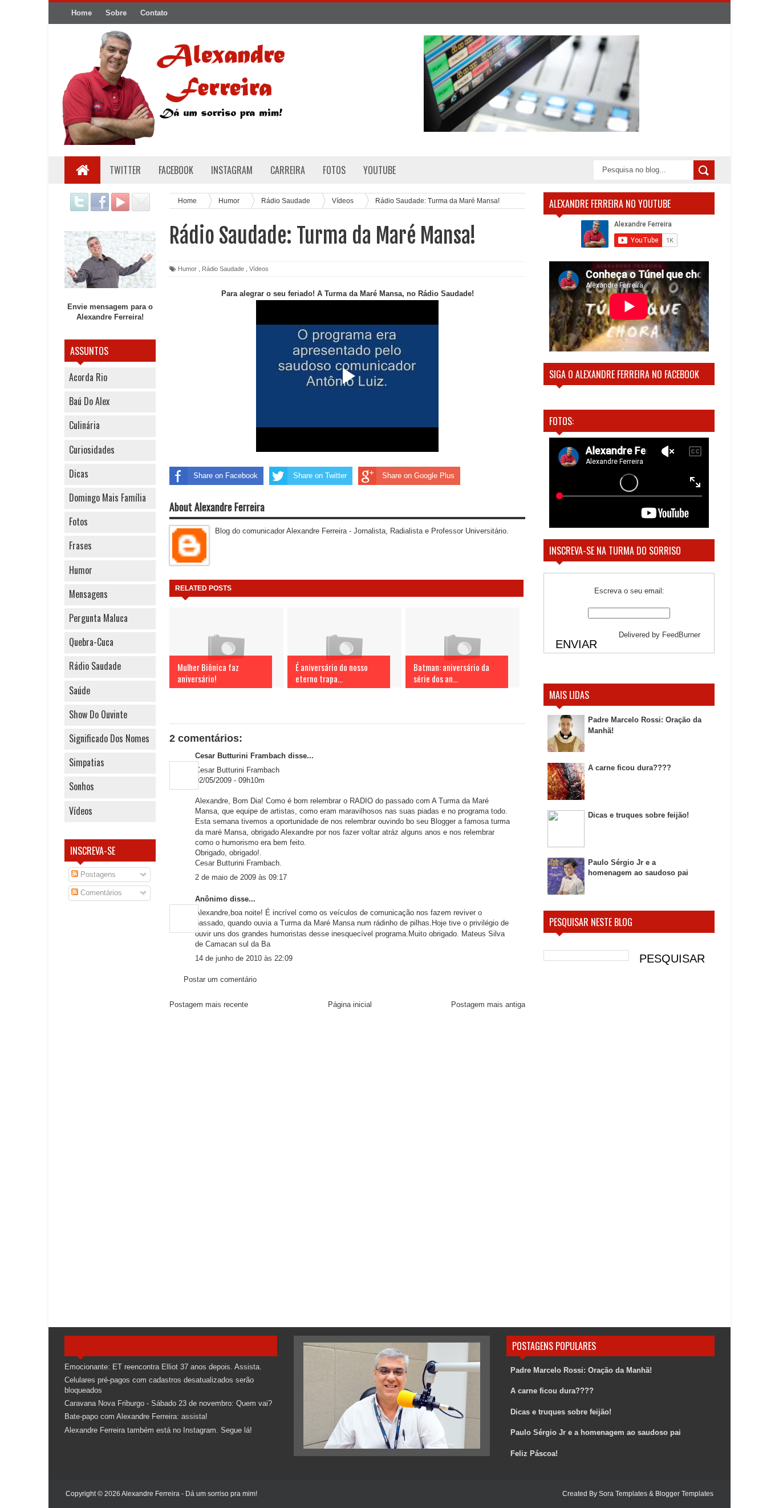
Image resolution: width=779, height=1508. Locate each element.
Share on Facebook (225, 475)
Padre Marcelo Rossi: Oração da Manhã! (581, 1370)
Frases (80, 545)
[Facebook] (100, 208)
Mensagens (88, 594)
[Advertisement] (110, 1092)
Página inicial (350, 1004)
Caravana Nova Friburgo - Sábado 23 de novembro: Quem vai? (168, 1403)
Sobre (116, 13)
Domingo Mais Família (107, 497)
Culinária (84, 425)
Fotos (78, 521)
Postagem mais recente (208, 1004)
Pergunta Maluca (98, 618)
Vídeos (80, 811)
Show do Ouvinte (98, 714)
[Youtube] (120, 208)
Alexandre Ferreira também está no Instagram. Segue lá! (158, 1430)
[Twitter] (79, 208)
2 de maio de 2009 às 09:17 (241, 877)
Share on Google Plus (418, 475)
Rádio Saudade (95, 666)
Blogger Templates (684, 1494)
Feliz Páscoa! (534, 1453)
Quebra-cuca (91, 642)
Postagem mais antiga (488, 1004)
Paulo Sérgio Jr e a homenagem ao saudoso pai (595, 1432)
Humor (80, 570)
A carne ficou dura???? (629, 767)
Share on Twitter (320, 475)
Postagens (97, 874)
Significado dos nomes (109, 738)
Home (81, 13)
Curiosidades (92, 449)
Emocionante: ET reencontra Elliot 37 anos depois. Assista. (163, 1367)
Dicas (78, 473)
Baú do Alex (89, 401)
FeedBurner (681, 634)
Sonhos (81, 786)
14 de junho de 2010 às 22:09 (244, 958)
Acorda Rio (88, 377)
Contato (154, 13)
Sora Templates (623, 1494)
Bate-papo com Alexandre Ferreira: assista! (136, 1416)
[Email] (141, 208)
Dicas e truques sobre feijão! (638, 815)
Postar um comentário (220, 979)
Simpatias (86, 762)
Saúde (79, 690)
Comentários (100, 892)
